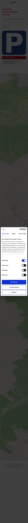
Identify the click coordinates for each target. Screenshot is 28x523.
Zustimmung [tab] (5, 233)
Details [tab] (14, 233)
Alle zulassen (14, 282)
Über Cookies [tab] (22, 233)
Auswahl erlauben (14, 287)
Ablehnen (14, 292)
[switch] (24, 266)
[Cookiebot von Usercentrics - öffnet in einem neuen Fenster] (19, 229)
